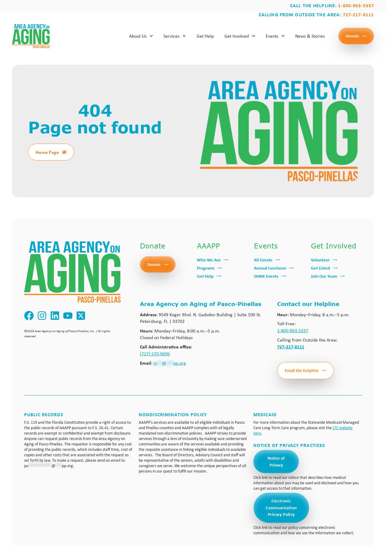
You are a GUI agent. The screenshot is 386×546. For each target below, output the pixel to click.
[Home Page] (64, 152)
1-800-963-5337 (292, 330)
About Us (138, 36)
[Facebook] (29, 316)
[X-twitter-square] (81, 316)
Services (171, 36)
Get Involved (236, 36)
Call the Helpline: (332, 5)
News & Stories (310, 36)
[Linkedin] (55, 316)
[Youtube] (68, 316)
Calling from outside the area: (316, 14)
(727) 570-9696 (155, 354)
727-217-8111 (290, 346)
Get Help (205, 36)
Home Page (47, 152)
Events (272, 36)
